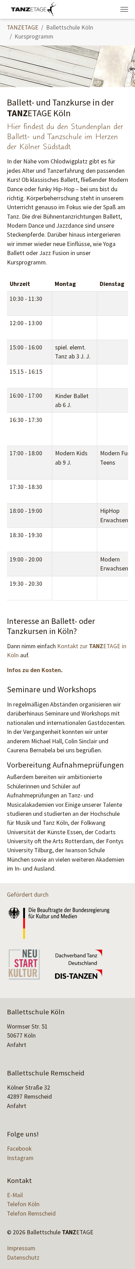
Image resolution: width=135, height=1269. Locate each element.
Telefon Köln (23, 1204)
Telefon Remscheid (31, 1213)
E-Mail (15, 1195)
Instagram (20, 1158)
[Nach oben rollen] (119, 1253)
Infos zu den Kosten (34, 670)
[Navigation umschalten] (124, 9)
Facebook (19, 1148)
